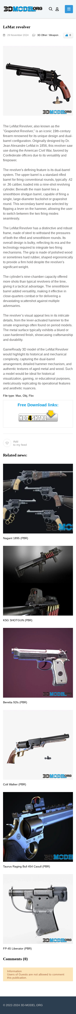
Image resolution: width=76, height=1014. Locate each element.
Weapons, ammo (58, 35)
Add (20, 443)
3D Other (42, 35)
